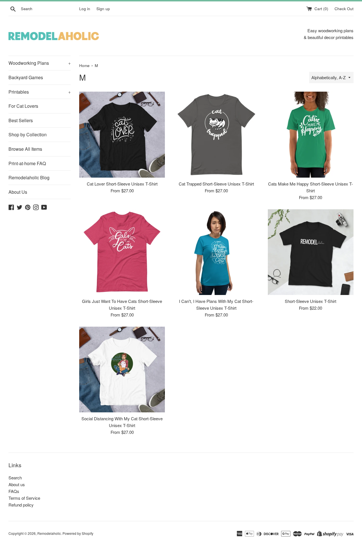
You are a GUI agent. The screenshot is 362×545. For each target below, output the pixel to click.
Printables (39, 92)
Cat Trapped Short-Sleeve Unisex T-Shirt (216, 184)
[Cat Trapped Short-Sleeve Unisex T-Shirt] (216, 134)
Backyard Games (25, 77)
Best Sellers (20, 120)
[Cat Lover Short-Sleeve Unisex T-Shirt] (122, 134)
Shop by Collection (27, 134)
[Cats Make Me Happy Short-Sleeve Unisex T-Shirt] (311, 134)
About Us (17, 192)
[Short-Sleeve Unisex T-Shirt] (311, 252)
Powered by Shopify (78, 533)
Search (15, 478)
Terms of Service (24, 498)
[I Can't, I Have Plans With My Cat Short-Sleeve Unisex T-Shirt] (216, 252)
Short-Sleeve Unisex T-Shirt (310, 301)
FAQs (13, 491)
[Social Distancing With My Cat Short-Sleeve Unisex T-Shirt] (122, 369)
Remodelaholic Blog (28, 177)
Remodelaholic (49, 533)
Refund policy (21, 505)
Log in (84, 8)
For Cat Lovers (23, 106)
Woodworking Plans (39, 63)
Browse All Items (25, 149)
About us (16, 484)
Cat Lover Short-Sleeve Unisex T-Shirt (122, 184)
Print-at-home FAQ (27, 163)
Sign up (103, 8)
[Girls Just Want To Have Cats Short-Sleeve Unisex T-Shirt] (122, 252)
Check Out (344, 8)
